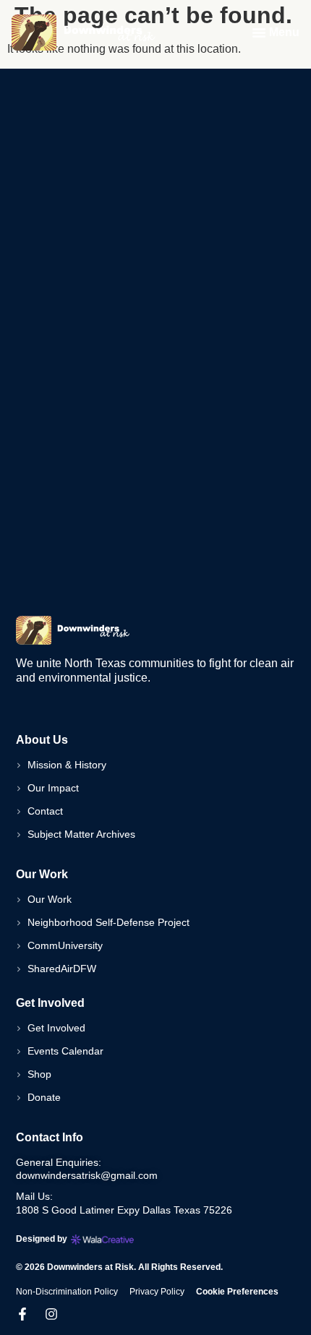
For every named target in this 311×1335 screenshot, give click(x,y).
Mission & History (66, 764)
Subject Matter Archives (81, 834)
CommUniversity (65, 945)
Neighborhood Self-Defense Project (108, 922)
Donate (44, 1097)
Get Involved (56, 1028)
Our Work (49, 899)
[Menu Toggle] (259, 32)
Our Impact (53, 788)
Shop (39, 1074)
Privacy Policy (156, 1292)
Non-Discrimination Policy (67, 1292)
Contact (45, 811)
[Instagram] (51, 1314)
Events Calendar (65, 1051)
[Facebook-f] (22, 1314)
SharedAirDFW (61, 968)
